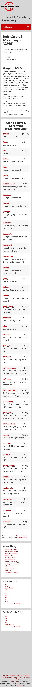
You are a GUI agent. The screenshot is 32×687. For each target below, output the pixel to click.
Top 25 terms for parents (12, 565)
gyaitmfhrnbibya (9, 588)
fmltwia (7, 594)
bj (5, 599)
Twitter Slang (9, 555)
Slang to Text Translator (8, 675)
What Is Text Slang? (11, 549)
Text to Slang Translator (22, 675)
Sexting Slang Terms (11, 561)
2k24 (6, 601)
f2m (6, 618)
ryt (6, 595)
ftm (6, 620)
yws (6, 592)
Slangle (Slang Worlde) (11, 551)
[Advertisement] (16, 652)
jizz (6, 584)
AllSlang (19, 685)
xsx (6, 617)
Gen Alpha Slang (10, 559)
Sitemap (12, 679)
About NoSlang (26, 677)
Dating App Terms (10, 557)
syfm (6, 590)
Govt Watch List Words (11, 572)
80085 (7, 586)
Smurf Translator (10, 567)
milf (6, 597)
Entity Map (19, 679)
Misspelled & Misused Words (13, 563)
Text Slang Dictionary (7, 677)
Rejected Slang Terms (11, 553)
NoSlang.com (15, 681)
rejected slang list (22, 537)
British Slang (8, 570)
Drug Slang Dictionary (11, 569)
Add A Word (17, 677)
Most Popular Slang (16, 603)
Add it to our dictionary (20, 536)
